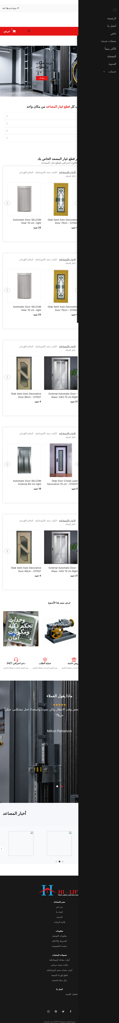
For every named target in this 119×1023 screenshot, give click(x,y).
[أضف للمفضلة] (43, 213)
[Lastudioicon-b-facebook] (70, 1011)
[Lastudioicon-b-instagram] (48, 1011)
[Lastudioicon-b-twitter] (63, 1011)
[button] (57, 213)
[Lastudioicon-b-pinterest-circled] (55, 1011)
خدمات (112, 71)
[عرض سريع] (50, 213)
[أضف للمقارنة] (72, 213)
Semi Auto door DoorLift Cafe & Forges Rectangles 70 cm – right (46, 223)
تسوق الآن (41, 78)
